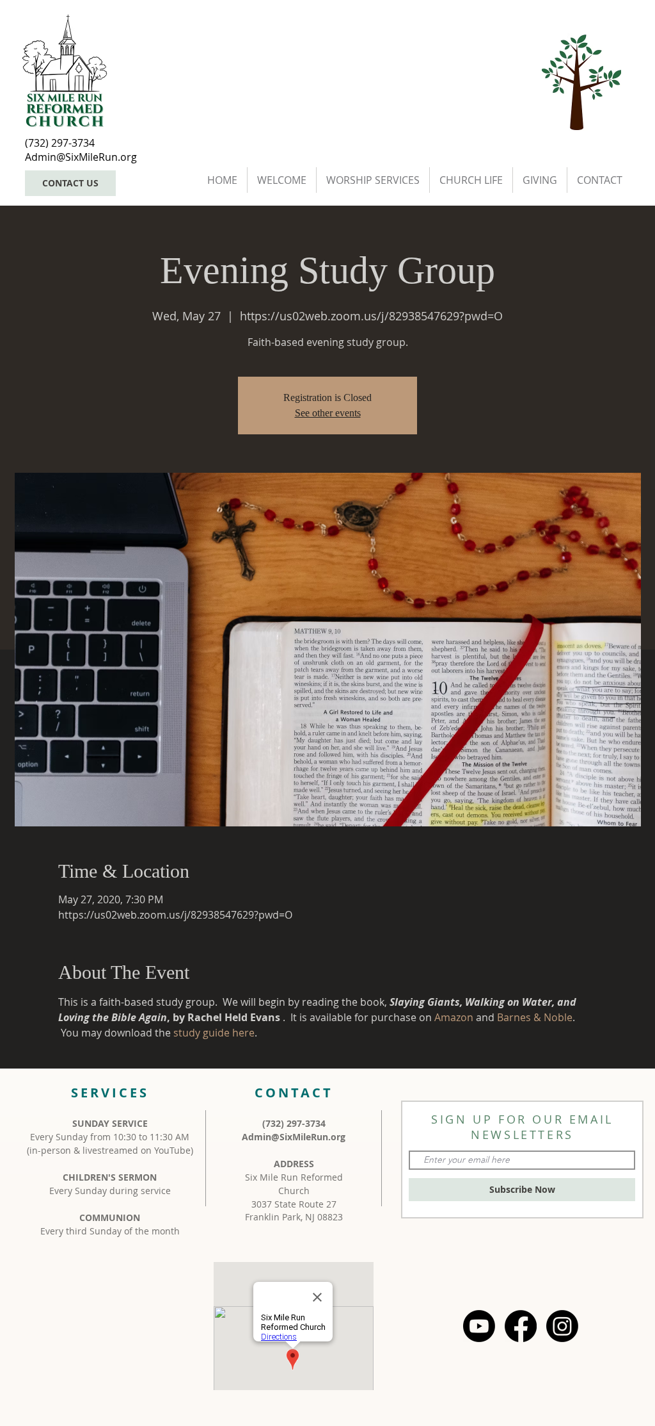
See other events (328, 412)
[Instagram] (562, 1326)
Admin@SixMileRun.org (293, 1137)
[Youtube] (479, 1326)
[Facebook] (521, 1326)
